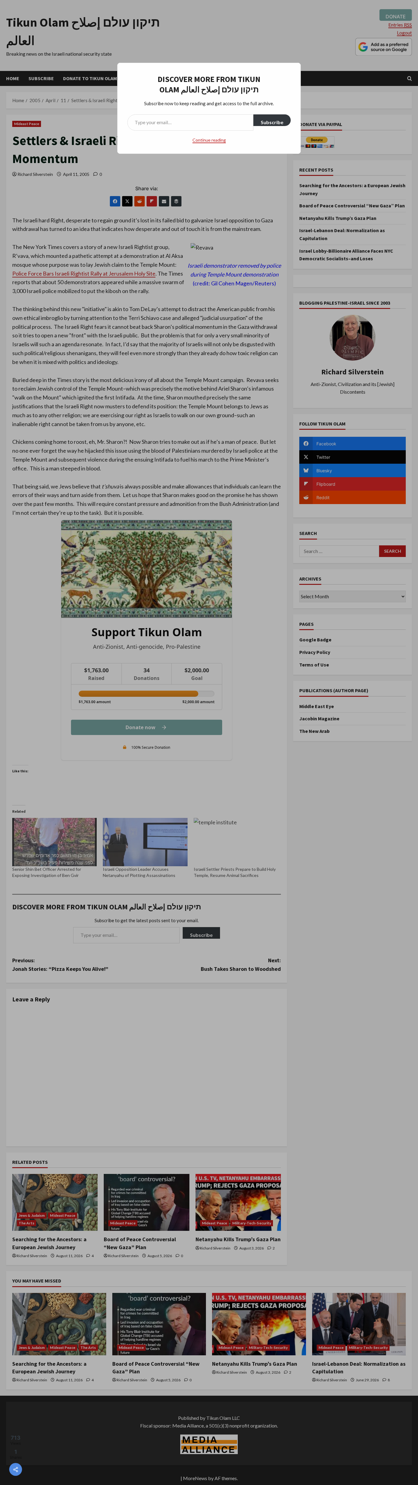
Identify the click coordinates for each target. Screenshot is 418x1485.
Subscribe (272, 122)
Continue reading (209, 140)
